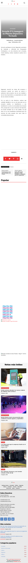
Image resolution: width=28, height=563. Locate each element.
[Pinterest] (14, 159)
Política (16, 485)
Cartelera (10, 486)
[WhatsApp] (18, 159)
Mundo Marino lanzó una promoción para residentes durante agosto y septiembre (12, 418)
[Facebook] (8, 4)
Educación (8, 488)
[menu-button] (1, 2)
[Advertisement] (14, 72)
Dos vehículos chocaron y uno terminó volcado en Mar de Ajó (11, 472)
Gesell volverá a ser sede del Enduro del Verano (6, 173)
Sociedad (12, 28)
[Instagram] (11, 4)
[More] (22, 159)
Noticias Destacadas (5, 388)
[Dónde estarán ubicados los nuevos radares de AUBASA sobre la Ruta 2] (13, 377)
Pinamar (12, 166)
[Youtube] (17, 4)
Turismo (14, 486)
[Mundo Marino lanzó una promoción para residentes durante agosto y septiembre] (13, 404)
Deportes (21, 485)
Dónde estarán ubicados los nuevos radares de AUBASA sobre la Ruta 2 (13, 391)
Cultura (5, 486)
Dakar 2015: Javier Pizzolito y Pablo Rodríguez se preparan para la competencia (20, 173)
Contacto (18, 488)
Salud (13, 488)
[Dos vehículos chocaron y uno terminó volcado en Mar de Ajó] (13, 459)
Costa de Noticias (18, 40)
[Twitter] (14, 4)
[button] (24, 3)
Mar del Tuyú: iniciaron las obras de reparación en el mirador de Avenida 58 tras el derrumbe (13, 527)
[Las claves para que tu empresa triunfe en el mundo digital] (13, 431)
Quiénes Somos (5, 485)
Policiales (3, 469)
